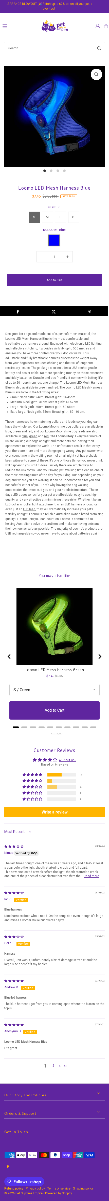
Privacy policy (35, 1188)
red (55, 387)
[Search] (99, 48)
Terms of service (58, 1188)
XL (74, 217)
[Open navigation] (19, 26)
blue (8, 431)
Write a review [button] (55, 812)
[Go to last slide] (9, 656)
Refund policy (13, 1188)
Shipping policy (83, 1188)
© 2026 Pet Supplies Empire (23, 1193)
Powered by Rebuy (54, 734)
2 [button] (53, 1065)
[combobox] (54, 48)
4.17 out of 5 (67, 760)
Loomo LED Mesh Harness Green (54, 670)
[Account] (98, 26)
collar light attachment (40, 504)
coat (89, 504)
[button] (33, 775)
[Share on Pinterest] (90, 311)
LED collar (12, 504)
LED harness (73, 504)
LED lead (29, 509)
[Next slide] (100, 656)
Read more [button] (91, 876)
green (43, 387)
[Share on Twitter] (53, 311)
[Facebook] (8, 1167)
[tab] (16, 727)
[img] (14, 846)
